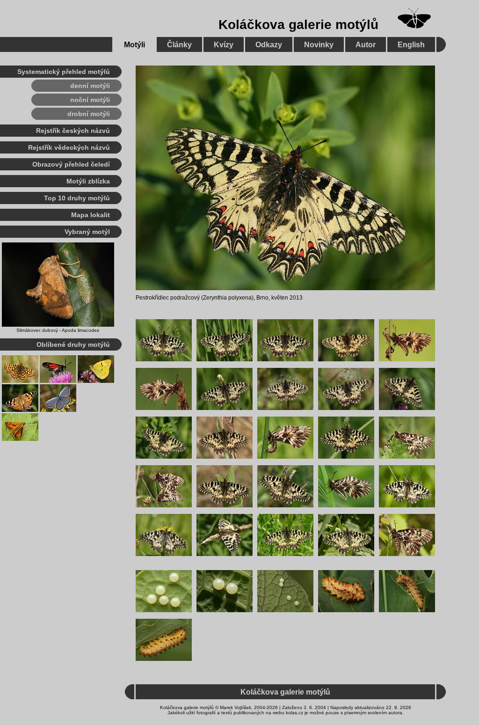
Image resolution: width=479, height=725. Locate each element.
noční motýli (90, 99)
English (411, 45)
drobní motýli (88, 113)
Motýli (134, 45)
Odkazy (268, 45)
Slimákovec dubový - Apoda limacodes (57, 330)
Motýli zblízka (88, 181)
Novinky (319, 45)
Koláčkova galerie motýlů (298, 24)
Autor (366, 45)
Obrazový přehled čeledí (71, 164)
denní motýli (90, 85)
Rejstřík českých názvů (73, 130)
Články (179, 45)
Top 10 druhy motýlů (77, 198)
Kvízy (223, 45)
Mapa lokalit (90, 215)
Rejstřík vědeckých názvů (69, 147)
